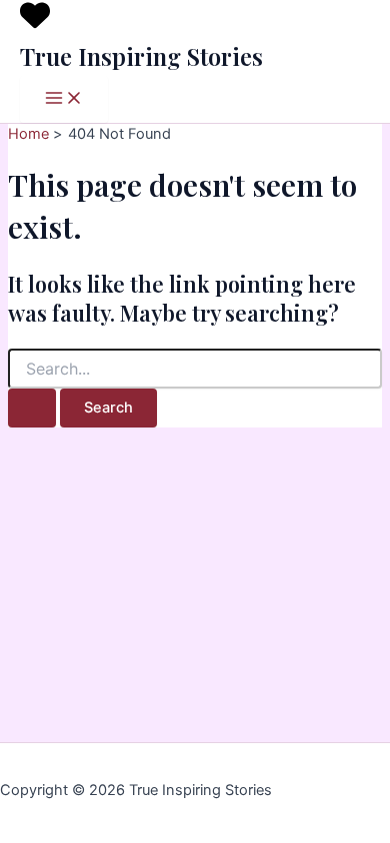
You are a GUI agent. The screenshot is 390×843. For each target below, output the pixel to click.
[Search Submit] (32, 408)
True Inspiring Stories (141, 56)
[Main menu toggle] (64, 99)
